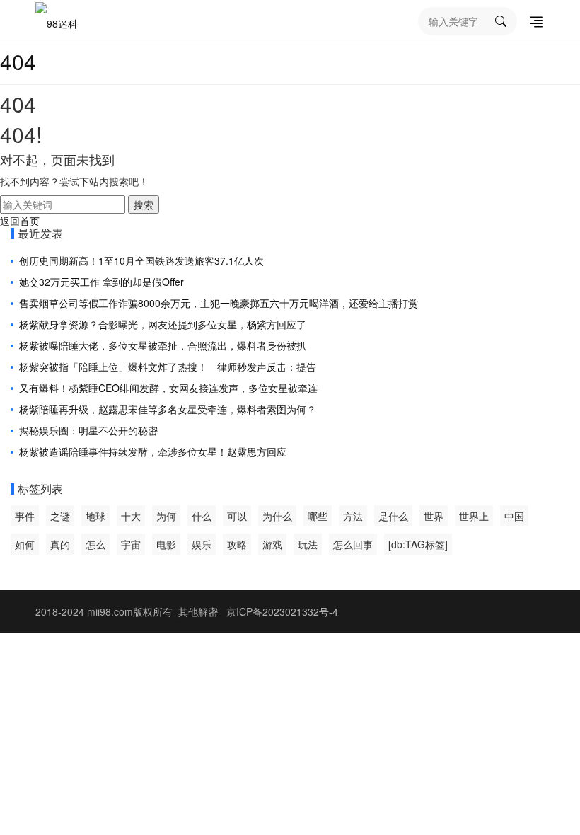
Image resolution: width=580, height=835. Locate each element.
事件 (25, 516)
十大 (131, 516)
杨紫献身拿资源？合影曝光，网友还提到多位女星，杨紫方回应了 (162, 324)
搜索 (143, 204)
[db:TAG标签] (418, 544)
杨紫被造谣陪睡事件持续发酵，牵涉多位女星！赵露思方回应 (152, 451)
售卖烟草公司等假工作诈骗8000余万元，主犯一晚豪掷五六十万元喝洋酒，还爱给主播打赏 (218, 303)
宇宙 (131, 544)
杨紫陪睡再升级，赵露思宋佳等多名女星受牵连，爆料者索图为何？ (167, 409)
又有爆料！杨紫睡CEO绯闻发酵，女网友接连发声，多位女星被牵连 (168, 388)
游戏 (272, 544)
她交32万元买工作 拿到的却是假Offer (101, 282)
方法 (353, 516)
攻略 (237, 544)
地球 (95, 516)
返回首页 (20, 221)
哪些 (317, 516)
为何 (166, 516)
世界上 (474, 516)
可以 (237, 516)
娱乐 (201, 544)
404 (18, 61)
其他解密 (198, 611)
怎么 (95, 544)
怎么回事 (353, 544)
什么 (201, 516)
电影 (166, 544)
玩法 (308, 544)
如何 (25, 544)
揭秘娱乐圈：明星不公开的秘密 (88, 430)
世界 (433, 516)
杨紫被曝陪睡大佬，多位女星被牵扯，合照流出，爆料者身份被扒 (162, 345)
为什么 (277, 516)
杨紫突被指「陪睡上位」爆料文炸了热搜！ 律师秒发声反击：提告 (167, 366)
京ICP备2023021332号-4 (282, 611)
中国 (514, 516)
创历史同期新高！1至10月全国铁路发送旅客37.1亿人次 (141, 260)
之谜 (60, 516)
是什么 (393, 516)
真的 (60, 544)
